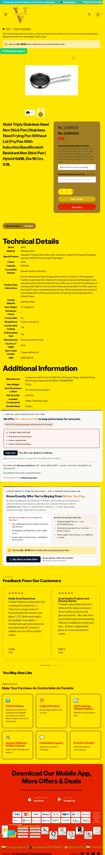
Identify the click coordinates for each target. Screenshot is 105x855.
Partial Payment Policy (29, 478)
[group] (30, 112)
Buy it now (77, 207)
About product (13, 226)
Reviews (29, 226)
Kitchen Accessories (22, 29)
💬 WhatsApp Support (13, 51)
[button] (6, 14)
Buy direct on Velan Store (25, 559)
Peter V (61, 649)
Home (8, 29)
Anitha (11, 649)
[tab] (13, 225)
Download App (52, 2)
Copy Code (10, 453)
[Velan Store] (20, 14)
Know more (32, 2)
